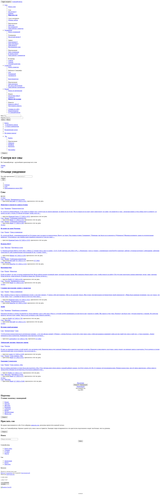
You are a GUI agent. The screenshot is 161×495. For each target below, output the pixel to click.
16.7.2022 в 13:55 (24, 240)
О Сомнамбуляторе (14, 112)
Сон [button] (3, 166)
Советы (10, 60)
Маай (11, 220)
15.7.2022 (37, 260)
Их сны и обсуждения (15, 85)
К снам (13, 53)
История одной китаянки (9, 327)
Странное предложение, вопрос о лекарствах (16, 288)
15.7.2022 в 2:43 (19, 282)
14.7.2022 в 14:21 (24, 299)
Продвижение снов (14, 47)
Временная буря (6, 267)
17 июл (3, 198)
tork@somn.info (10, 474)
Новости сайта (13, 104)
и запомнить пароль (11, 124)
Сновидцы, (8, 65)
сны (11, 25)
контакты (13, 84)
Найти (80, 441)
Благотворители (13, 79)
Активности (12, 75)
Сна (9, 72)
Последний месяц (14, 37)
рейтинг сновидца (15, 28)
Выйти (10, 138)
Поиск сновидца (13, 67)
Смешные (7, 409)
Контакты (11, 146)
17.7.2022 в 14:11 (21, 201)
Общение (11, 143)
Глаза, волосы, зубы (16, 356)
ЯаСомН (12, 201)
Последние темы (14, 95)
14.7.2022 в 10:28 (21, 303)
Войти (3, 119)
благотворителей (25, 473)
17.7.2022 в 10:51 (24, 216)
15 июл (3, 257)
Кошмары (8, 208)
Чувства (7, 199)
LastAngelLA (13, 339)
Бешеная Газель (14, 216)
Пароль (3, 118)
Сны (5, 186)
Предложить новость (15, 106)
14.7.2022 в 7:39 (17, 318)
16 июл (3, 225)
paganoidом (9, 473)
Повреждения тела (18, 208)
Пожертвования (13, 111)
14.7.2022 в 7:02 (22, 339)
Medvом (3, 473)
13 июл (3, 323)
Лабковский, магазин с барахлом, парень (14, 342)
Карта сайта (8, 448)
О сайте (6, 452)
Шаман (12, 255)
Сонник (10, 62)
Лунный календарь (14, 64)
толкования (13, 52)
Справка (7, 450)
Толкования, (8, 30)
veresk (11, 354)
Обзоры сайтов (13, 20)
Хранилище (8, 461)
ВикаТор (12, 264)
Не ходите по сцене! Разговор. (10, 228)
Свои (16, 331)
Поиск (6, 462)
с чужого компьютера (11, 126)
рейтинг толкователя (16, 55)
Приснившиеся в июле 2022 (13, 188)
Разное (6, 89)
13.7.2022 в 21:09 (18, 354)
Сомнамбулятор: (17, 1)
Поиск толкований (14, 32)
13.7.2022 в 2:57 (19, 376)
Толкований (12, 74)
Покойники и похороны (19, 310)
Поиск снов (12, 6)
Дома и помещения (16, 232)
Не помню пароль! (10, 133)
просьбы (13, 43)
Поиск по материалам (15, 90)
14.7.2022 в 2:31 (21, 322)
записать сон (35, 425)
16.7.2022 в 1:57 (21, 260)
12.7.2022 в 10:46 (19, 381)
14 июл (3, 284)
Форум (6, 453)
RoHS (10, 279)
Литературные (9, 331)
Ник (2, 116)
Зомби (3, 306)
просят (12, 45)
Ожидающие (12, 42)
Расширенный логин (11, 130)
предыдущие (80, 384)
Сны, (6, 5)
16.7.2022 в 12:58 (20, 255)
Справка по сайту (13, 109)
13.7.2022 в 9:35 (19, 357)
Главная (7, 185)
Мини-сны (7, 414)
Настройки (11, 150)
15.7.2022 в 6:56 (17, 279)
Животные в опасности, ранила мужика (14, 205)
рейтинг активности (16, 87)
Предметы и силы (17, 247)
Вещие (7, 218)
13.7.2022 (38, 339)
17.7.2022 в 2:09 (19, 223)
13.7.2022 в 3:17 (17, 373)
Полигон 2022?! (6, 244)
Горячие (10, 13)
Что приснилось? (8, 176)
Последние (12, 12)
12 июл (3, 378)
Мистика (7, 247)
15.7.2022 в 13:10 (21, 264)
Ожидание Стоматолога (9, 361)
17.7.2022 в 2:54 (19, 220)
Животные (13, 271)
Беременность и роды (18, 199)
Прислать (7, 464)
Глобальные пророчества (18, 218)
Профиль (11, 144)
